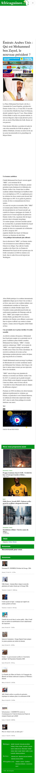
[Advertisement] (18, 19)
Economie (17, 744)
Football (29, 748)
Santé (16, 750)
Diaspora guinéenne (20, 753)
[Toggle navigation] (33, 3)
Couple (19, 750)
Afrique (17, 746)
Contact (22, 761)
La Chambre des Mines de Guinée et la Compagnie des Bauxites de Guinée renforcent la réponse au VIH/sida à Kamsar (17, 676)
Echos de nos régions (25, 744)
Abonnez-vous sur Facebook (25, 756)
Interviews (25, 746)
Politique (13, 746)
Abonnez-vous (14, 756)
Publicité (18, 761)
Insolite (27, 750)
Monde (15, 542)
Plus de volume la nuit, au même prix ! (12, 732)
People (23, 750)
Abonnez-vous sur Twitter (17, 758)
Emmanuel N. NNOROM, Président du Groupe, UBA (16, 568)
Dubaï (10, 542)
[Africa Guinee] (14, 3)
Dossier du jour (17, 748)
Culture (12, 750)
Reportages (24, 748)
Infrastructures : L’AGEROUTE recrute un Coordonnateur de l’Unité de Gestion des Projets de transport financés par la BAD (16, 714)
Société (12, 744)
